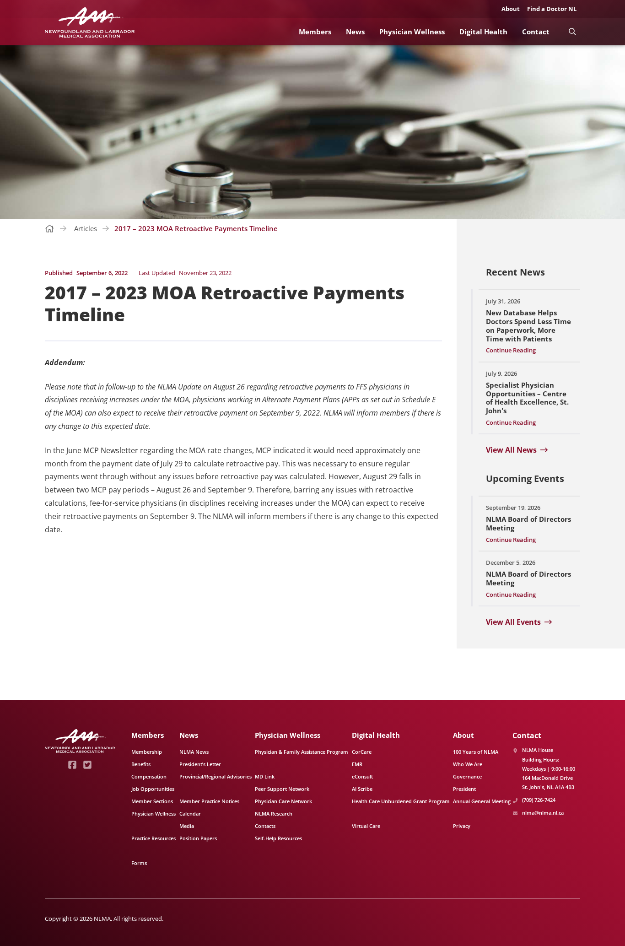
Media (186, 825)
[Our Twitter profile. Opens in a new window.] (87, 764)
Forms (139, 863)
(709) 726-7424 (538, 799)
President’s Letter (200, 764)
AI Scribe (362, 788)
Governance (467, 776)
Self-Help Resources (278, 838)
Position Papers (198, 838)
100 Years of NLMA (475, 751)
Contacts (265, 825)
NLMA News (194, 751)
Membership (146, 751)
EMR (357, 764)
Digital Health (483, 31)
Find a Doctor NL (552, 9)
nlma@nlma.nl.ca (543, 812)
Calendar (190, 813)
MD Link (265, 776)
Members (315, 31)
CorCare (362, 751)
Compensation (149, 776)
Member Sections (152, 801)
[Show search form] (572, 31)
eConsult (362, 776)
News (355, 31)
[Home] (90, 22)
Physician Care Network (283, 801)
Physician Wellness (412, 31)
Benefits (141, 764)
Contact (536, 31)
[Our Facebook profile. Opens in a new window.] (72, 764)
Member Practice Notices (209, 801)
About (510, 9)
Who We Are (467, 764)
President (464, 788)
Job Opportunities (152, 788)
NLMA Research (273, 813)
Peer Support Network (282, 788)
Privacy (461, 825)
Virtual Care (366, 825)
